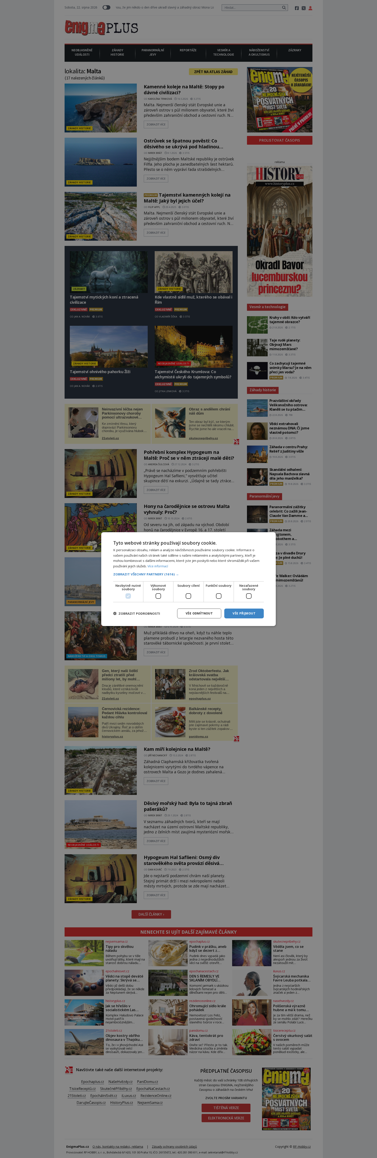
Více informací (157, 566)
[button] (188, 574)
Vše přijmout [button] (244, 613)
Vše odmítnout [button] (199, 613)
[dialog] (188, 579)
